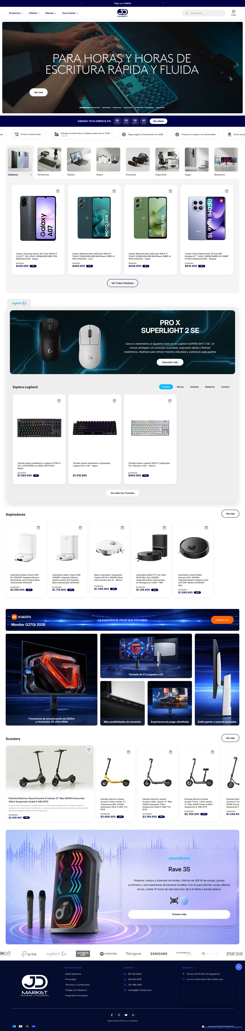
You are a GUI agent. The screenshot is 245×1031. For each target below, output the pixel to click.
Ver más (230, 513)
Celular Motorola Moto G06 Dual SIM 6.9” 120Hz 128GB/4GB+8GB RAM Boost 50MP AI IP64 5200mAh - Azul (93, 256)
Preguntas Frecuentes (76, 995)
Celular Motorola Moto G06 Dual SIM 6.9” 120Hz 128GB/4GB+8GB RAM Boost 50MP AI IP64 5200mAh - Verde (150, 256)
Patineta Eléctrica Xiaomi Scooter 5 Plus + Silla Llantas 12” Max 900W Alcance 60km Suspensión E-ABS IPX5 (198, 803)
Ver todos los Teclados (122, 493)
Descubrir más (170, 362)
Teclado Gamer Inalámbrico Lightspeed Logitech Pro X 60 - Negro (91, 464)
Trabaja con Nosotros (76, 990)
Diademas (210, 387)
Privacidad (70, 979)
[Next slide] (163, 3)
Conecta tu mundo (219, 104)
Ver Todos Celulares (123, 283)
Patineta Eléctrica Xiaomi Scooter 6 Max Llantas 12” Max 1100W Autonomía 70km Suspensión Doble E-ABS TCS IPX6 (157, 804)
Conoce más (222, 619)
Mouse (180, 387)
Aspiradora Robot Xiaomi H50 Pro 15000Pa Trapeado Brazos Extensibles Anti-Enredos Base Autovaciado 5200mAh (25, 579)
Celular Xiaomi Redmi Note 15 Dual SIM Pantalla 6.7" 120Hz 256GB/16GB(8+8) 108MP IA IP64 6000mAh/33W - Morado (206, 256)
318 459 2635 (135, 979)
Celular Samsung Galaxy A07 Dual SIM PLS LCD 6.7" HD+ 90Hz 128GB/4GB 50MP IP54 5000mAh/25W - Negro (36, 256)
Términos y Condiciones (77, 984)
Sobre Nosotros (73, 974)
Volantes (194, 387)
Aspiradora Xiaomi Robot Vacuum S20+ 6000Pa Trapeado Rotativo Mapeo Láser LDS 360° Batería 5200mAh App (193, 580)
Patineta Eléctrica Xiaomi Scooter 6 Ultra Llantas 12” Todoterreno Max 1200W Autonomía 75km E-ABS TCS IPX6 (114, 804)
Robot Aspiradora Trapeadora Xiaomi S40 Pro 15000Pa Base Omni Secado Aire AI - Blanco (108, 577)
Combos (225, 387)
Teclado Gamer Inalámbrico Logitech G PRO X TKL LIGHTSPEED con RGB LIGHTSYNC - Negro (39, 465)
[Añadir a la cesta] (58, 191)
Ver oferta (158, 121)
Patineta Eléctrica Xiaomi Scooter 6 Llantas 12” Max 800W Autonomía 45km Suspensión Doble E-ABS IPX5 (46, 800)
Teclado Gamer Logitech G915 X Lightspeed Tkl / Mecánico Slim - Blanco (149, 464)
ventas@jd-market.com (140, 990)
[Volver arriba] (238, 966)
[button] (84, 107)
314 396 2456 (135, 984)
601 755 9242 (134, 974)
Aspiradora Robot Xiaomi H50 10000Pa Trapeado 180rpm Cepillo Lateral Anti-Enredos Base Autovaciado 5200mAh (66, 579)
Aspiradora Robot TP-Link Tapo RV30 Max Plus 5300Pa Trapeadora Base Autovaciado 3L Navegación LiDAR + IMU (151, 579)
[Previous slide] (81, 3)
